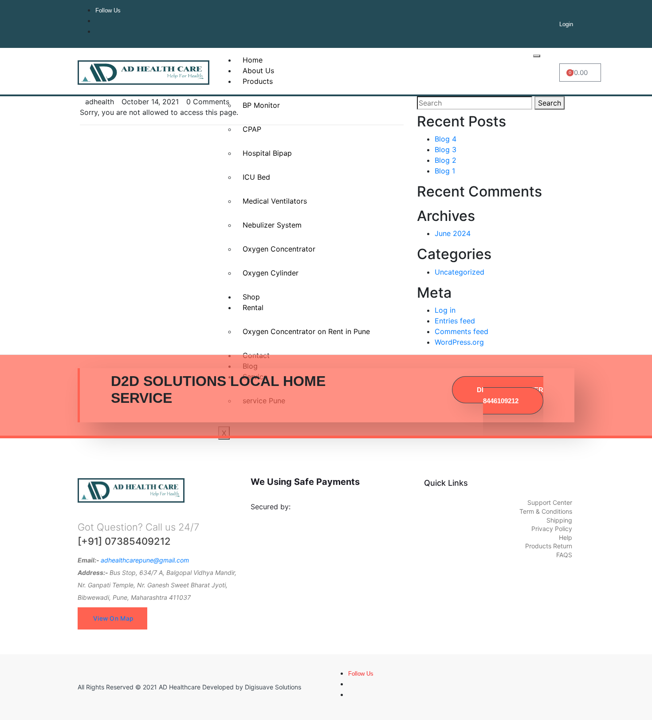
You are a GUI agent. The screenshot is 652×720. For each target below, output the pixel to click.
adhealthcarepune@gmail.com (145, 560)
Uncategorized (459, 272)
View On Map (113, 618)
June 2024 (453, 233)
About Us (258, 70)
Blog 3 (445, 149)
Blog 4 (445, 138)
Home (253, 59)
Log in (445, 310)
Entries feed (455, 320)
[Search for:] (474, 103)
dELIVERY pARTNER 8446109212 (510, 395)
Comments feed (461, 331)
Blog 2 (445, 160)
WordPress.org (459, 342)
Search (549, 102)
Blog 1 (445, 170)
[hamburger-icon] (536, 56)
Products (258, 81)
